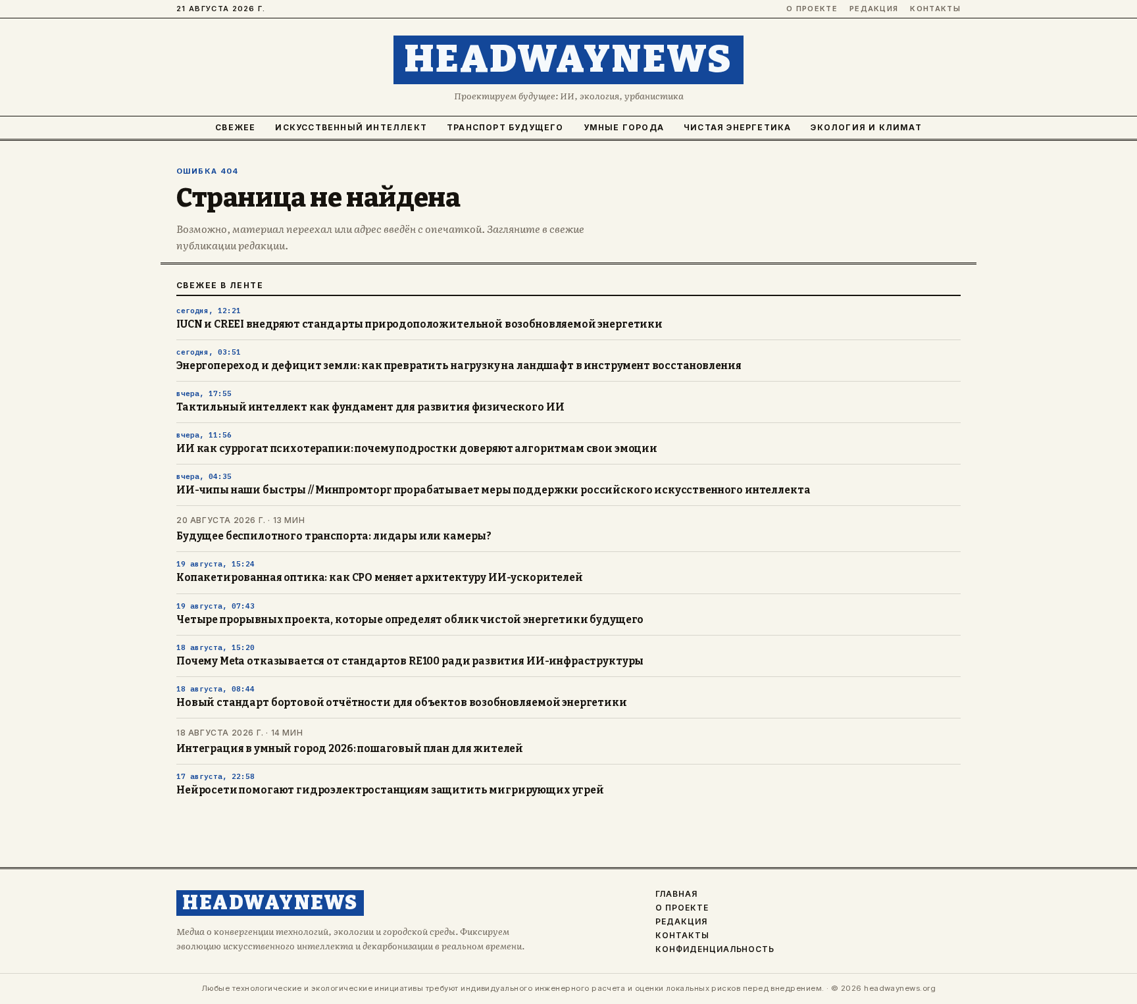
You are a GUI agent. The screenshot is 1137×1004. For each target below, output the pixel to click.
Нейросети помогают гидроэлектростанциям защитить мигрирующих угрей (390, 790)
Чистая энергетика (737, 127)
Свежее (235, 127)
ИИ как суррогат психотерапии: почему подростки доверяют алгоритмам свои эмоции (416, 449)
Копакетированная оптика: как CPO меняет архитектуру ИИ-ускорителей (379, 578)
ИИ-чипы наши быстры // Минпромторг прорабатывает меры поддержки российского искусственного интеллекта (493, 490)
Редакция (874, 9)
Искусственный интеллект (351, 127)
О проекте (812, 9)
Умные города (624, 127)
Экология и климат (866, 127)
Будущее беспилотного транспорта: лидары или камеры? (334, 536)
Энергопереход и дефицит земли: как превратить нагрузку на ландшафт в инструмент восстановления (458, 366)
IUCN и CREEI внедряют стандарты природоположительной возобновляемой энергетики (419, 324)
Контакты (935, 9)
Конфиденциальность (714, 949)
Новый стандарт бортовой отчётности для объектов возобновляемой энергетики (401, 703)
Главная (676, 894)
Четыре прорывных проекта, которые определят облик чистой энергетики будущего (410, 620)
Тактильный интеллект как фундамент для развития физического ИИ (370, 407)
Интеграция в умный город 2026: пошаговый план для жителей (349, 749)
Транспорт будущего (505, 127)
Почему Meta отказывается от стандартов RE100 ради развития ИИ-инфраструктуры (410, 661)
